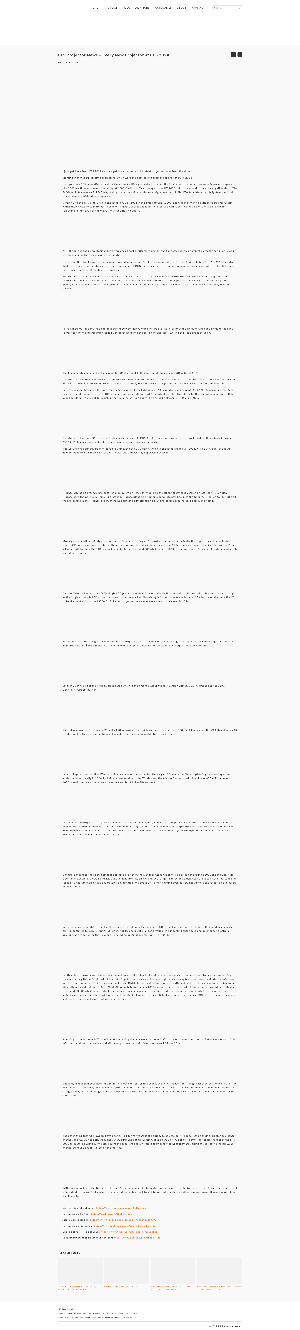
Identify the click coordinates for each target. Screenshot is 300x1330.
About (182, 7)
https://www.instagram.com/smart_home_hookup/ (125, 1225)
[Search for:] (227, 7)
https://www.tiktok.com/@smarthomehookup (129, 1231)
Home (94, 7)
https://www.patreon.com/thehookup (137, 1237)
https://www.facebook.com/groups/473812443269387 (123, 1219)
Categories (163, 7)
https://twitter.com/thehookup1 (111, 1213)
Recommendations (136, 7)
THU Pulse (111, 7)
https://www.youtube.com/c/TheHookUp (121, 1208)
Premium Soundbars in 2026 (120, 1286)
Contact (198, 7)
